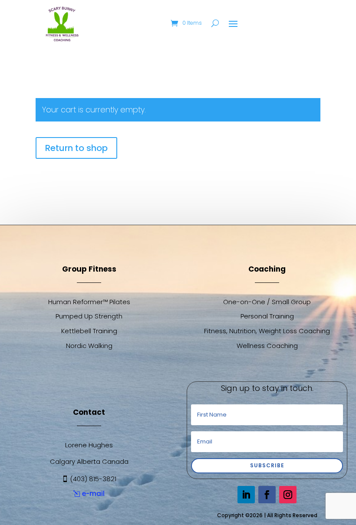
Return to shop (76, 148)
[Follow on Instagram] (288, 494)
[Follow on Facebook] (267, 494)
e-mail (93, 493)
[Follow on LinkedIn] (246, 494)
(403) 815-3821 (93, 478)
